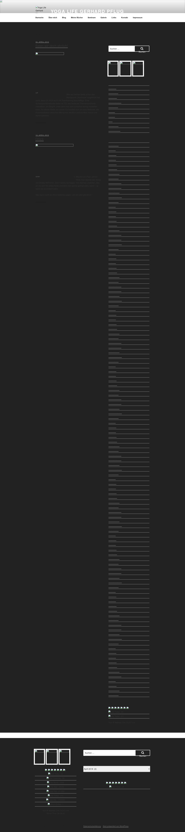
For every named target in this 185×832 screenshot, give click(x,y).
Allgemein (112, 88)
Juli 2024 (112, 253)
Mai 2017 (112, 657)
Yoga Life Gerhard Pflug (87, 11)
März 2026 (112, 168)
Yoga (110, 120)
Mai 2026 (112, 159)
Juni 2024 (112, 257)
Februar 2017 (113, 671)
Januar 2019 (113, 563)
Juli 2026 (112, 149)
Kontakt (124, 17)
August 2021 (113, 417)
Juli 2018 (112, 591)
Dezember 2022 (114, 342)
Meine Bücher (77, 17)
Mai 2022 (112, 375)
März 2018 (112, 610)
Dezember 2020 (114, 455)
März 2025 (112, 225)
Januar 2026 (113, 178)
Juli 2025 (112, 206)
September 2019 (115, 525)
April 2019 (112, 549)
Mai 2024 (112, 262)
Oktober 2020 (113, 464)
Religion (111, 111)
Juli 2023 (112, 309)
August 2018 (113, 586)
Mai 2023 (112, 318)
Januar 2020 (113, 506)
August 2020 (113, 473)
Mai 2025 (112, 215)
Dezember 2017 (114, 624)
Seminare (92, 17)
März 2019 (112, 553)
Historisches (113, 92)
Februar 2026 (113, 173)
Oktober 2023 (113, 295)
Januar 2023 (113, 337)
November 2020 (114, 459)
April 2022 (112, 380)
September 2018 (115, 582)
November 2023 (114, 290)
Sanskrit (111, 116)
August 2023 (113, 304)
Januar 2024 (113, 281)
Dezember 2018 (114, 567)
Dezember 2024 (114, 234)
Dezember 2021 (114, 398)
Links (114, 17)
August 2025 (113, 201)
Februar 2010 (113, 690)
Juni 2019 (112, 539)
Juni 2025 (112, 210)
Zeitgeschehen (114, 130)
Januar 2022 (113, 394)
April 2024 (112, 267)
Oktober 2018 (113, 577)
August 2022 (113, 361)
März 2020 (112, 497)
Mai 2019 (112, 544)
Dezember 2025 (114, 182)
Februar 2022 (113, 389)
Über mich (52, 17)
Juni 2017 (112, 652)
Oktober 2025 (113, 192)
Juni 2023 (112, 314)
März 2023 (112, 328)
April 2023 (112, 323)
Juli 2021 (112, 422)
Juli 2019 (112, 535)
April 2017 (112, 661)
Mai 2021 (112, 431)
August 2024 (113, 248)
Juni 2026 (112, 154)
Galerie (104, 17)
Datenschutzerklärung (92, 826)
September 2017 (115, 638)
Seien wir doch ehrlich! (51, 45)
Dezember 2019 (114, 511)
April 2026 (112, 163)
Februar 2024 (113, 276)
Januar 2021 (113, 450)
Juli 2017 (112, 647)
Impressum (137, 17)
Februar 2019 (113, 558)
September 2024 (115, 243)
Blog (64, 17)
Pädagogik (112, 97)
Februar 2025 (113, 229)
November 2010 (114, 675)
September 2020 (115, 469)
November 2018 (114, 572)
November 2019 (114, 516)
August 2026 (113, 145)
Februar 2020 (113, 502)
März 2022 (112, 384)
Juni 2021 (112, 426)
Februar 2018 (113, 614)
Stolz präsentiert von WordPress (115, 826)
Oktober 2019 (113, 520)
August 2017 (113, 643)
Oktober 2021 (113, 408)
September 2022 (115, 356)
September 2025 (115, 196)
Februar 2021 (113, 445)
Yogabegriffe (113, 125)
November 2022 (114, 347)
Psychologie (113, 106)
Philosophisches (114, 102)
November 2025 (114, 187)
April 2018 (112, 605)
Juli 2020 (112, 478)
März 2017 (112, 666)
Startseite (39, 17)
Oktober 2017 (113, 633)
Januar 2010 (113, 694)
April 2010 (112, 685)
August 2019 (113, 530)
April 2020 (112, 492)
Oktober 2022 (113, 351)
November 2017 (114, 628)
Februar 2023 (113, 333)
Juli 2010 (112, 680)
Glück (39, 138)
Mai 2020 (112, 488)
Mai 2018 (112, 600)
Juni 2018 (112, 596)
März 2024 (112, 271)
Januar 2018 (113, 619)
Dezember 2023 (114, 286)
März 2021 (112, 441)
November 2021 (114, 403)
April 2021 (112, 436)
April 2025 (112, 220)
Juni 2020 (112, 483)
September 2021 (115, 412)
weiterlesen (41, 121)
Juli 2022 (112, 365)
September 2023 (115, 300)
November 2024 (114, 239)
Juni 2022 (112, 370)
